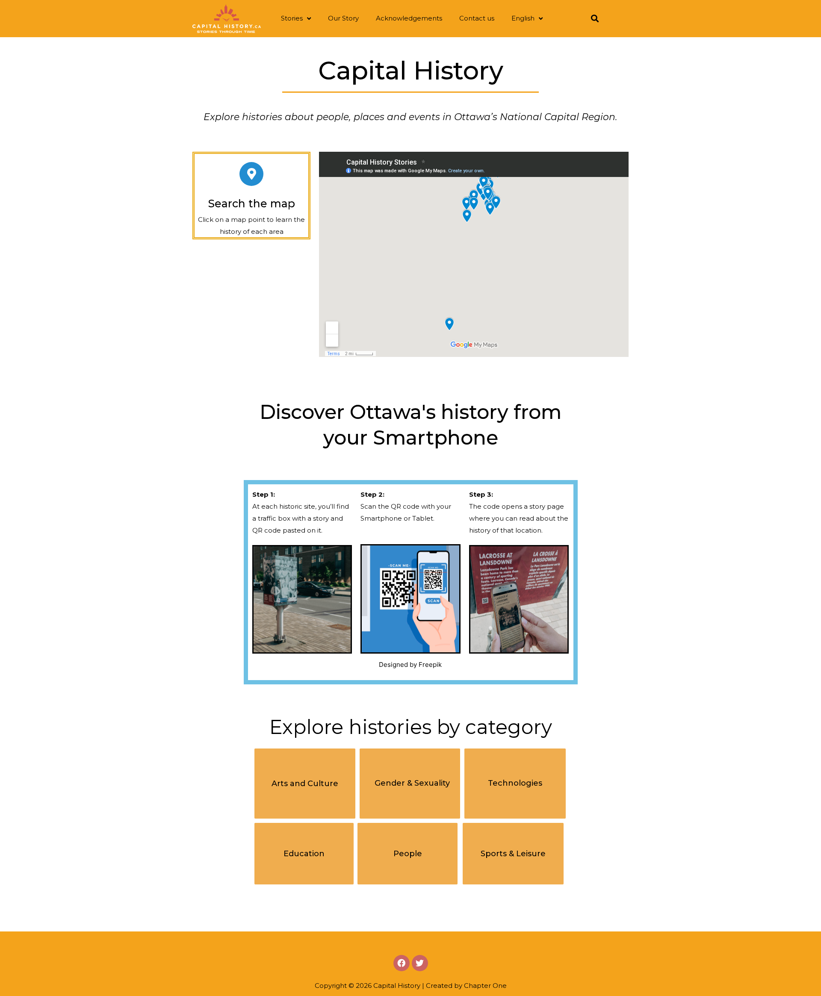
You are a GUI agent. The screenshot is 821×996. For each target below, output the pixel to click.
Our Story (343, 18)
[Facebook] (401, 963)
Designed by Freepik (410, 664)
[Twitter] (420, 963)
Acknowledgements (409, 18)
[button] (304, 783)
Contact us (476, 18)
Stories (292, 18)
